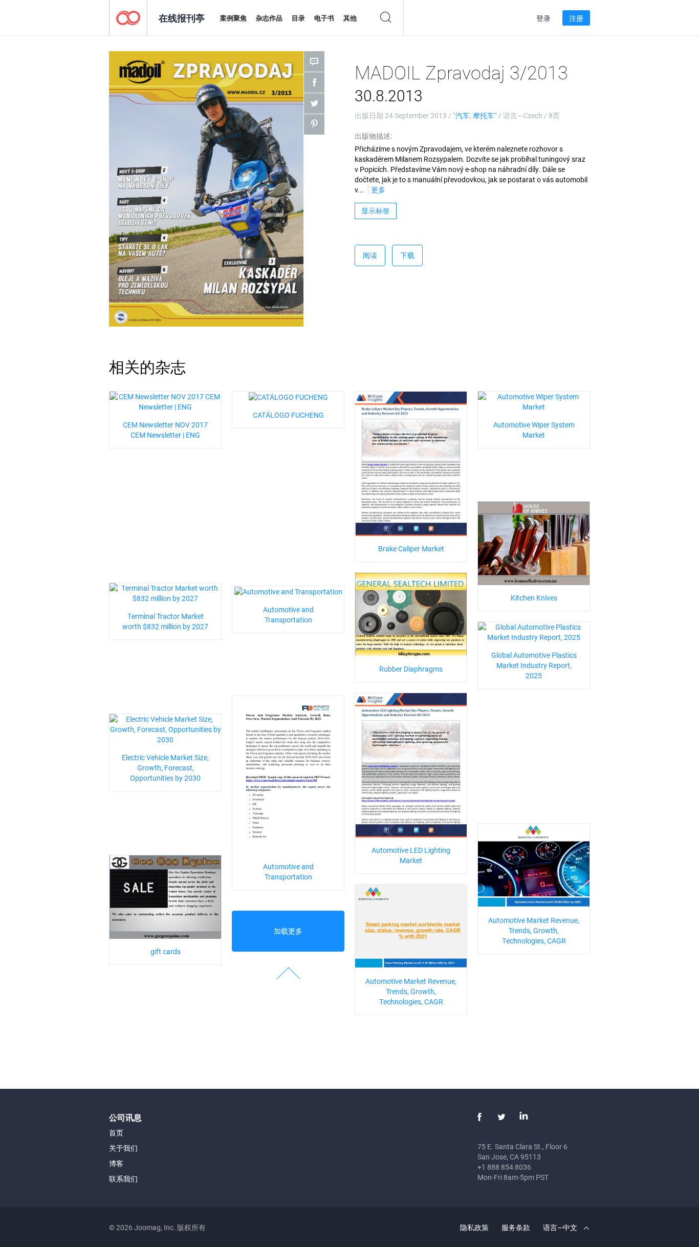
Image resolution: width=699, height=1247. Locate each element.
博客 (116, 1163)
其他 (350, 18)
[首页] (128, 17)
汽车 (462, 115)
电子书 (324, 18)
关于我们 (123, 1148)
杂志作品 (269, 18)
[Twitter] (501, 1117)
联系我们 (123, 1179)
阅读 (370, 255)
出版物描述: (373, 136)
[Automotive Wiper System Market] (533, 400)
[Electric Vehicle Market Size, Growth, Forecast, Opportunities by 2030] (165, 728)
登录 (543, 18)
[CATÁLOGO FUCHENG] (288, 396)
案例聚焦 (233, 18)
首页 (116, 1132)
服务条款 (515, 1227)
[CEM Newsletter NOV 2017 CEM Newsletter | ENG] (165, 400)
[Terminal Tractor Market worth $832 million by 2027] (165, 592)
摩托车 (483, 115)
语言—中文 (561, 1227)
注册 (576, 18)
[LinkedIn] (523, 1117)
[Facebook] (479, 1117)
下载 (407, 255)
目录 (298, 18)
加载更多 (288, 931)
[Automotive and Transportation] (288, 591)
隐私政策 (474, 1227)
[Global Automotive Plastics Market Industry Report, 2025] (533, 631)
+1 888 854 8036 (504, 1167)
